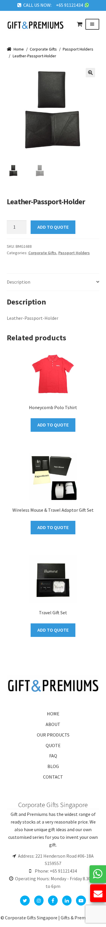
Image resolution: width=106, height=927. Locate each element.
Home (19, 49)
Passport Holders (78, 49)
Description (18, 282)
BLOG (53, 766)
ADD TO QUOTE (53, 227)
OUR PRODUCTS (53, 735)
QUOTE (53, 745)
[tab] (53, 282)
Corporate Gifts (43, 49)
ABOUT (53, 724)
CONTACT (53, 777)
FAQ (53, 756)
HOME (53, 714)
